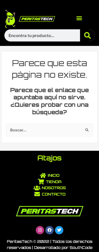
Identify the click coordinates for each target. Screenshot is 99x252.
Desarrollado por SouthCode (63, 247)
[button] (79, 18)
